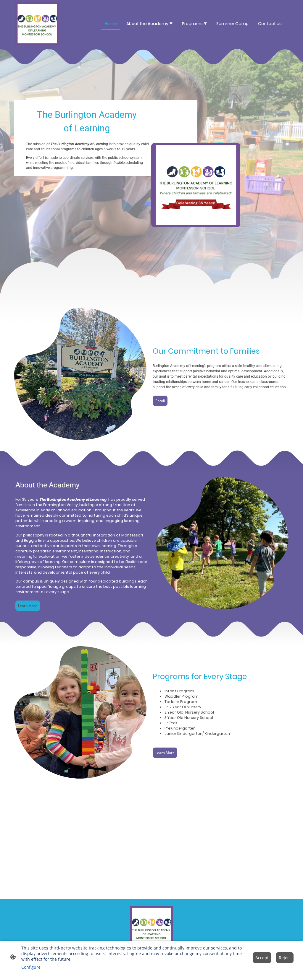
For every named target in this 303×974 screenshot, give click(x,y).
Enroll (160, 400)
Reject (285, 957)
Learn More (27, 605)
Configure (31, 967)
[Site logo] (37, 23)
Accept (262, 957)
